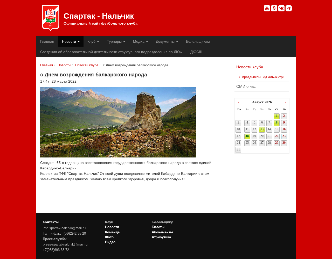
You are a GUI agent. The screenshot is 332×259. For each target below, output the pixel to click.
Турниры (115, 41)
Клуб (91, 41)
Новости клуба (86, 65)
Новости (69, 41)
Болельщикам (198, 41)
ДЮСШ (196, 52)
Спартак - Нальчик (50, 18)
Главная (47, 41)
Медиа (139, 41)
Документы (166, 41)
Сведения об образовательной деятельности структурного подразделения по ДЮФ (111, 52)
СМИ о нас (246, 86)
